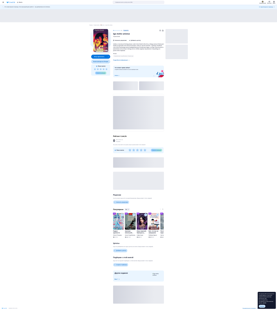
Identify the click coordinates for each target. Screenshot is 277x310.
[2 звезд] (98, 69)
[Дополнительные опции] (108, 57)
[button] (100, 40)
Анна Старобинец (130, 235)
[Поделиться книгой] (163, 30)
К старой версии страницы (266, 7)
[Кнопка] (160, 209)
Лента (20, 2)
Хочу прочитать (99, 56)
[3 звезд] (101, 69)
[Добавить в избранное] (160, 30)
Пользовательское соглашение (249, 308)
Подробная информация (120, 60)
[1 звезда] (95, 69)
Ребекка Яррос (153, 235)
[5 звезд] (106, 69)
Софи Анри (140, 235)
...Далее (264, 303)
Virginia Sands (116, 36)
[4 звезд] (103, 69)
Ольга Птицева (117, 235)
